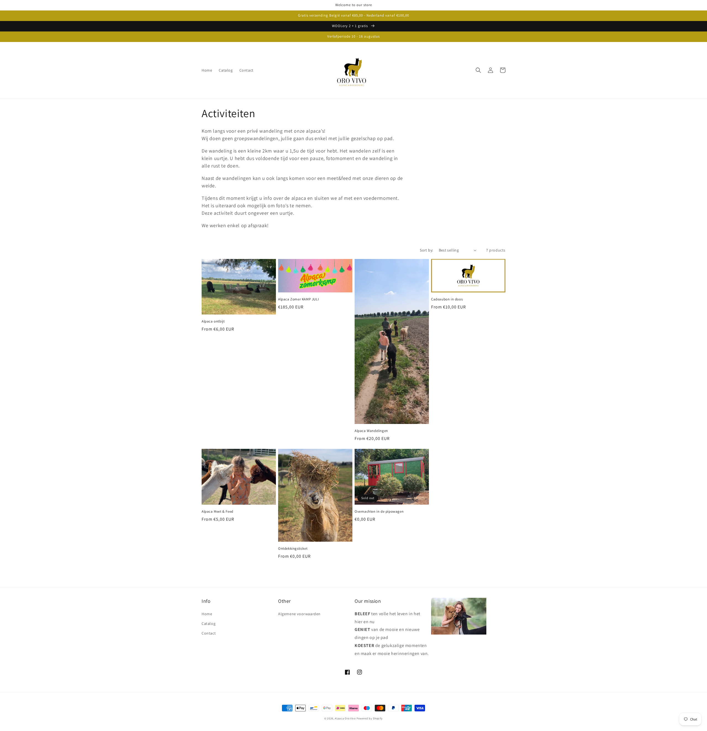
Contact (209, 633)
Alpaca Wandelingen (371, 431)
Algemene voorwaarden (299, 613)
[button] (478, 70)
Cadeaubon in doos (447, 299)
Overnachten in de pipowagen (379, 511)
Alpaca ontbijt (213, 321)
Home (207, 613)
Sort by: (426, 250)
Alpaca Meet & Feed (217, 511)
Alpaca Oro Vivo (345, 718)
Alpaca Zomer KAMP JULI (298, 299)
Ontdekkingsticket (292, 548)
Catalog (208, 623)
